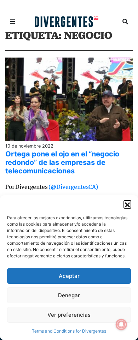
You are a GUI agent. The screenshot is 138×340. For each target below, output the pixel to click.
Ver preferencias (69, 314)
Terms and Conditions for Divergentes (69, 331)
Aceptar (69, 276)
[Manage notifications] (121, 324)
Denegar (69, 295)
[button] (127, 204)
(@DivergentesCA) (73, 187)
